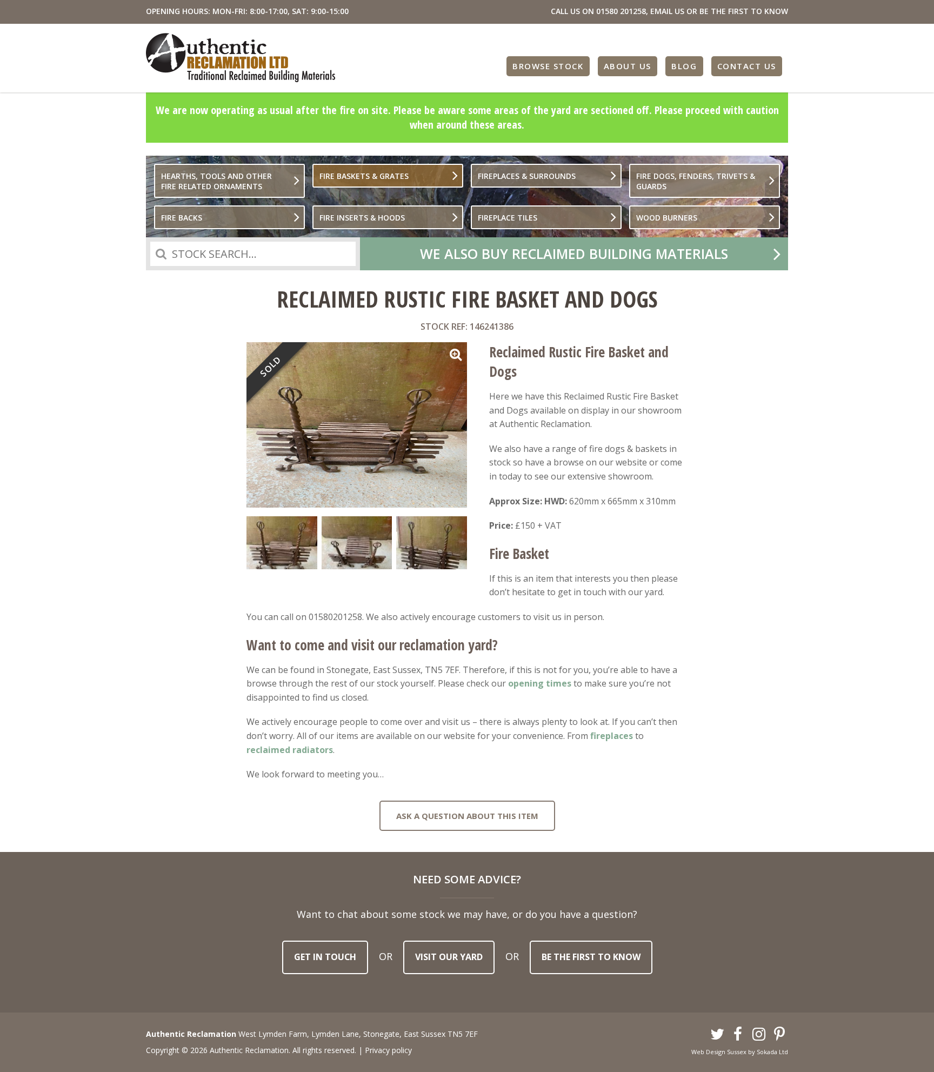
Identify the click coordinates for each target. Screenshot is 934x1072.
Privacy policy (388, 1050)
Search (161, 254)
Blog (684, 66)
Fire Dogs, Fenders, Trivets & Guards (695, 181)
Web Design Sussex (718, 1052)
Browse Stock (547, 66)
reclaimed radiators (289, 750)
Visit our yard (449, 957)
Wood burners (666, 217)
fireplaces (611, 736)
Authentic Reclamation (240, 57)
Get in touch (325, 957)
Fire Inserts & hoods (362, 217)
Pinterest (780, 1034)
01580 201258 (621, 11)
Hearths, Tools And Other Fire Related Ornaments (216, 181)
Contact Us (746, 66)
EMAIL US (667, 11)
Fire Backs (181, 217)
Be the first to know (591, 957)
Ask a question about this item (467, 815)
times (557, 683)
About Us (627, 66)
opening (526, 683)
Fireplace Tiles (507, 217)
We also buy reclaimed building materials (574, 253)
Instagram (759, 1034)
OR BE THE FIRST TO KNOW (737, 11)
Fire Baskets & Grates (364, 176)
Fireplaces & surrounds (527, 176)
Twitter (717, 1034)
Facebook (738, 1034)
